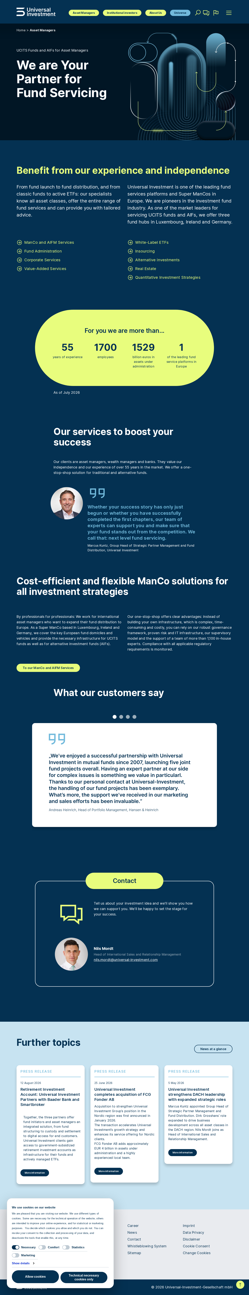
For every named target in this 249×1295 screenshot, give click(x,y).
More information (35, 1172)
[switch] (42, 1247)
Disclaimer (191, 1239)
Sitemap (134, 1253)
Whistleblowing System (147, 1246)
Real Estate (145, 268)
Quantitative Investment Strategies (167, 277)
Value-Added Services (45, 268)
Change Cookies (196, 1253)
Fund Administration (43, 251)
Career (133, 1226)
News (132, 1232)
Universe (180, 12)
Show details (21, 1263)
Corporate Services (42, 260)
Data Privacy (193, 1232)
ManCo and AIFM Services (49, 242)
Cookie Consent (196, 1246)
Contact (206, 18)
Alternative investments (157, 260)
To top (240, 1285)
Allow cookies (35, 1276)
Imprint (189, 1226)
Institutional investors (122, 12)
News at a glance (213, 1049)
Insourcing (145, 251)
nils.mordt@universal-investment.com (126, 960)
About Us (155, 12)
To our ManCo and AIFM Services (48, 668)
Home (21, 30)
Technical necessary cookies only (84, 1277)
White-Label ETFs (151, 242)
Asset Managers (84, 12)
